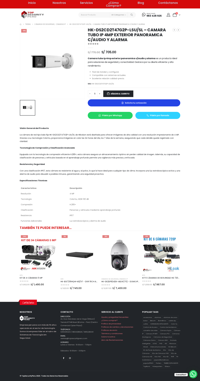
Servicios (86, 3)
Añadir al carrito (120, 93)
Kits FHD (158, 356)
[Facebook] (63, 358)
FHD (160, 343)
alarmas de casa (170, 317)
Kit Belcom (172, 347)
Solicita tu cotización (136, 103)
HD (166, 343)
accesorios (147, 317)
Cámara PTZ (165, 333)
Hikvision (172, 343)
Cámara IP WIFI (152, 333)
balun (145, 320)
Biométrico (162, 320)
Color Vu (174, 324)
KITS (21, 275)
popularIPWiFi (148, 363)
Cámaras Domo (149, 340)
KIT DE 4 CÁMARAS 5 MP (31, 277)
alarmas (157, 317)
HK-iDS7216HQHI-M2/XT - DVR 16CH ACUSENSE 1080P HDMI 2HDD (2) (93, 281)
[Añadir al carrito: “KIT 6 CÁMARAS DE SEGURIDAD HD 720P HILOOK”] (175, 238)
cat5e (145, 324)
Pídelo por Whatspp (112, 115)
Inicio (32, 3)
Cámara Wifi (163, 340)
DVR (62, 279)
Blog (141, 3)
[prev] (174, 30)
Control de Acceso (150, 327)
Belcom (153, 320)
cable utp (172, 320)
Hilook (145, 347)
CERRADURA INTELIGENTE (159, 324)
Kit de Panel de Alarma (152, 350)
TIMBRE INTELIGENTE (171, 363)
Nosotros (59, 3)
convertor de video (150, 330)
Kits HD (165, 356)
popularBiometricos (161, 360)
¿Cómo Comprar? (113, 4)
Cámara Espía (165, 330)
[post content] (39, 253)
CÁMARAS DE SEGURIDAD (110, 279)
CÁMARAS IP (123, 279)
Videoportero (157, 366)
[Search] (131, 15)
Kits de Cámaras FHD (160, 353)
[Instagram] (70, 358)
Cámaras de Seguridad (162, 337)
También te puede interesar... (45, 227)
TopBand (146, 366)
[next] (178, 30)
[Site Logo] (32, 15)
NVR (172, 356)
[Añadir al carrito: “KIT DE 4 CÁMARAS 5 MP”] (53, 238)
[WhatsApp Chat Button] (193, 374)
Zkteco (167, 366)
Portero (158, 363)
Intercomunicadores (158, 347)
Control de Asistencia (168, 327)
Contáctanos (168, 3)
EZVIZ (155, 343)
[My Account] (168, 15)
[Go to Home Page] (20, 24)
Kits (164, 350)
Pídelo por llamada (159, 115)
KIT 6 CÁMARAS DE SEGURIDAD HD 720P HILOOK (164, 277)
